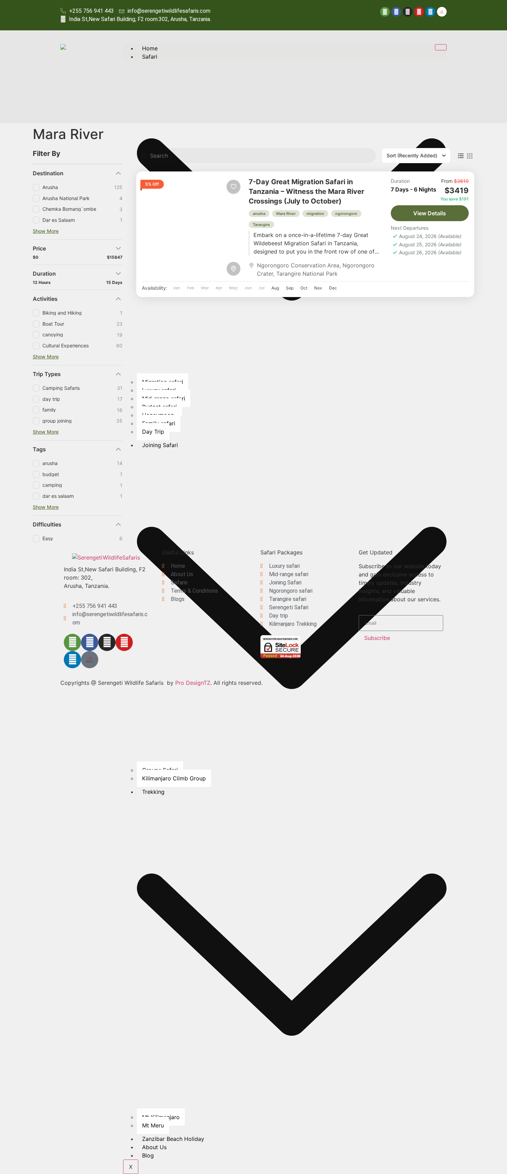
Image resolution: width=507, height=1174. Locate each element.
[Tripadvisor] (385, 12)
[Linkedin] (430, 12)
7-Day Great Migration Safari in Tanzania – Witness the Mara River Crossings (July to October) (306, 191)
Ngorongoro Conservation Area (298, 265)
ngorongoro (346, 213)
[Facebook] (396, 12)
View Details (429, 213)
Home (150, 48)
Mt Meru (153, 1125)
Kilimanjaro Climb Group (174, 778)
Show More (46, 231)
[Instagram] (407, 12)
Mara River (286, 213)
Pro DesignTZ (192, 682)
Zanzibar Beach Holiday (173, 1138)
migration (315, 213)
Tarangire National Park (307, 273)
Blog (148, 1155)
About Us (154, 1147)
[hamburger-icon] (441, 47)
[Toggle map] (233, 269)
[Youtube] (419, 12)
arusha (259, 213)
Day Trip (153, 431)
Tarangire (261, 224)
